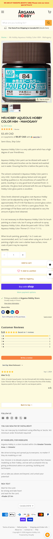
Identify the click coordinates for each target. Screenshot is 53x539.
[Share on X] (8, 312)
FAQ (36, 530)
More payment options (26, 292)
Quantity (5, 250)
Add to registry (26, 278)
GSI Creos (8, 126)
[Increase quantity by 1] (23, 255)
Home (3, 37)
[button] (5, 108)
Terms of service (9, 527)
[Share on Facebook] (3, 312)
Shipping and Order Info (39, 527)
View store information (11, 303)
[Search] (48, 23)
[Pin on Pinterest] (17, 312)
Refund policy (22, 527)
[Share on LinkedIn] (12, 312)
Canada (25, 506)
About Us (18, 530)
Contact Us (28, 530)
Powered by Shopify (26, 535)
